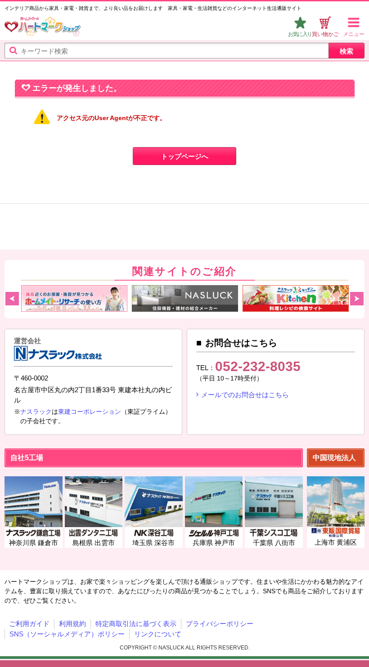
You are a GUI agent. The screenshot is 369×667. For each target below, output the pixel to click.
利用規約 (72, 623)
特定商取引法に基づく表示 (135, 623)
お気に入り (300, 34)
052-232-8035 (258, 366)
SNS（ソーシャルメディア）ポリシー (67, 634)
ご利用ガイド (29, 623)
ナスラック (36, 411)
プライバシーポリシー (219, 623)
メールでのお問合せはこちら (245, 394)
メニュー (353, 34)
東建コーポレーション (89, 411)
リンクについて (157, 634)
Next (357, 298)
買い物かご (325, 34)
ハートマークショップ (42, 28)
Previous (12, 298)
